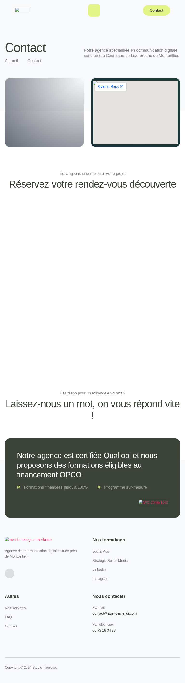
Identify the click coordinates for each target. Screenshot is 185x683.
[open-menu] (94, 10)
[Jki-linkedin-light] (9, 573)
